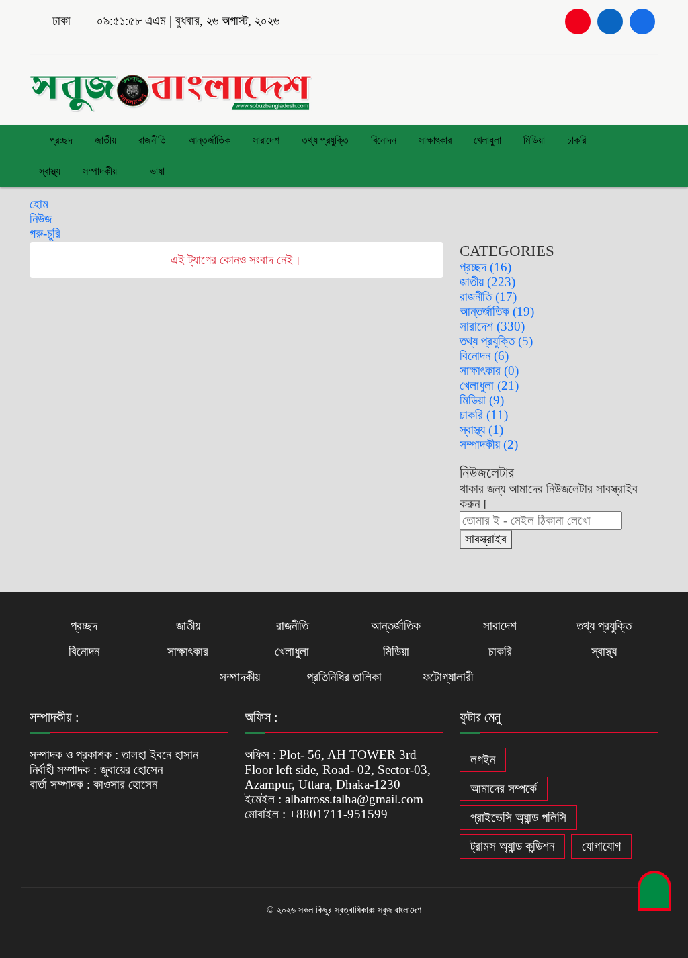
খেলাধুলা (487, 140)
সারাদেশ (266, 140)
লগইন (482, 759)
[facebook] (642, 21)
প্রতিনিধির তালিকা (344, 677)
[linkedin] (610, 21)
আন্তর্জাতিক (209, 140)
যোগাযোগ (601, 846)
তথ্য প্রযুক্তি (325, 140)
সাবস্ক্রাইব (486, 539)
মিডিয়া (534, 140)
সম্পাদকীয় (100, 171)
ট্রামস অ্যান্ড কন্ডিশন (512, 846)
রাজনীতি (152, 140)
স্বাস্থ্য (49, 171)
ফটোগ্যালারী (448, 677)
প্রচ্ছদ (60, 140)
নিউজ (41, 219)
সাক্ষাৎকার (435, 140)
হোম (39, 204)
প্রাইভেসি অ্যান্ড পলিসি (518, 817)
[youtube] (578, 21)
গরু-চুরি (45, 233)
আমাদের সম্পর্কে (503, 788)
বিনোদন (383, 140)
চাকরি (576, 140)
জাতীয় (105, 140)
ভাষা (156, 171)
